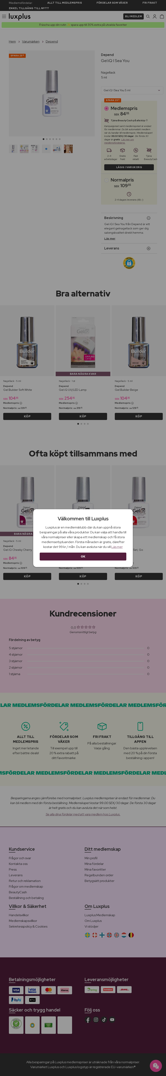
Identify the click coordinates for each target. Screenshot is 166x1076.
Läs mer (117, 547)
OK (83, 556)
